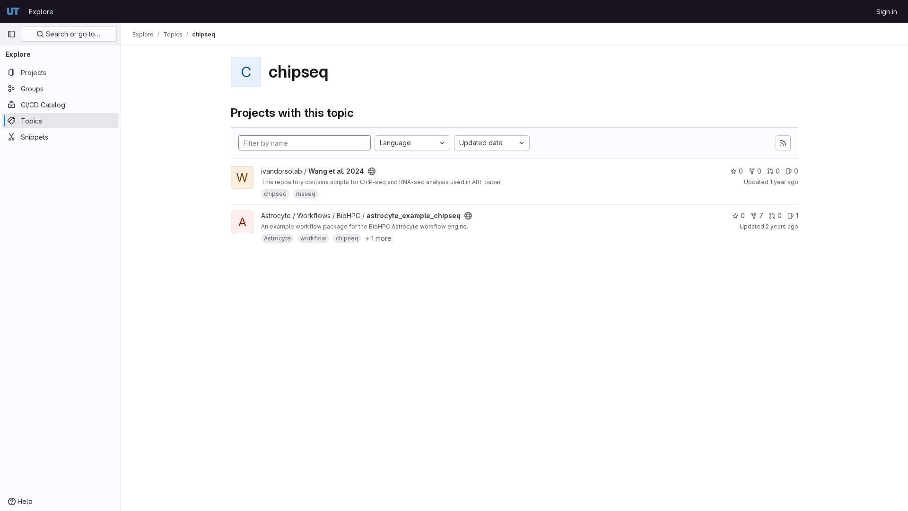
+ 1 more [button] (378, 238)
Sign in (886, 12)
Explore (41, 12)
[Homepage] (13, 11)
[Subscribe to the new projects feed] (783, 142)
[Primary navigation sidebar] (11, 34)
